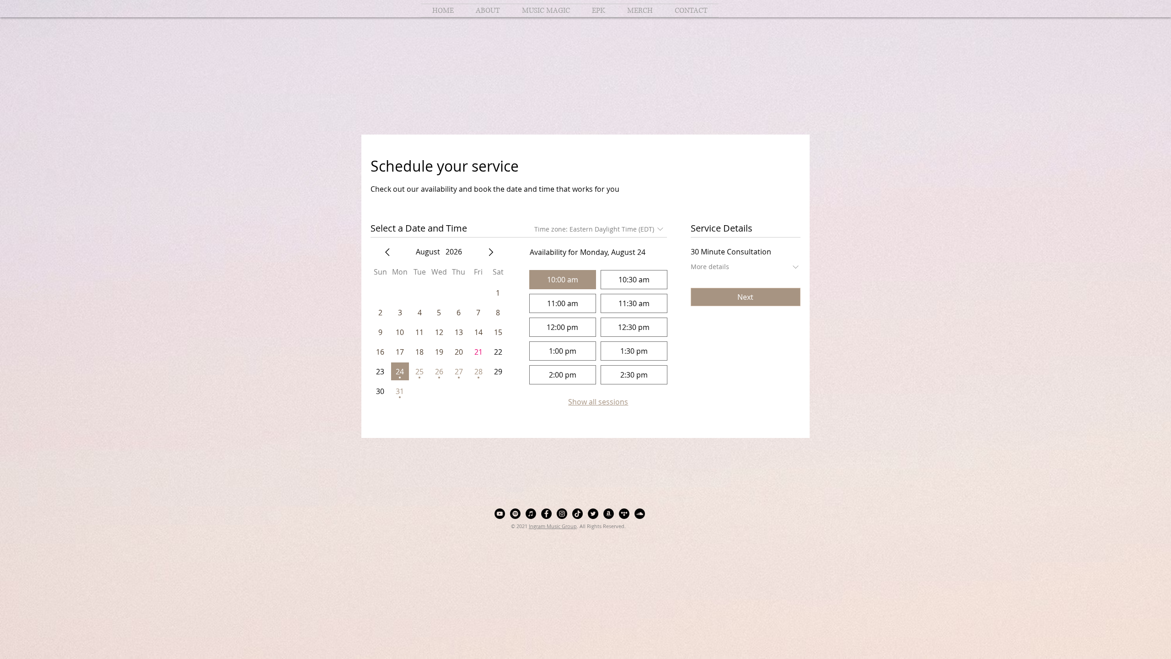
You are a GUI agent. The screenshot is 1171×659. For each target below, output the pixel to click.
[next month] (490, 252)
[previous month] (387, 252)
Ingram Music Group (553, 526)
